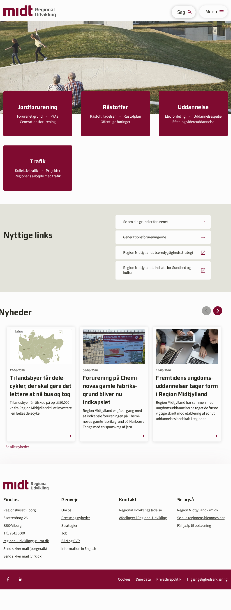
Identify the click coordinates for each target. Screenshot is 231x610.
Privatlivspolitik (168, 579)
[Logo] (29, 11)
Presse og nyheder (75, 518)
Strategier (69, 525)
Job (64, 533)
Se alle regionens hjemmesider (201, 518)
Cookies (124, 579)
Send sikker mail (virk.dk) (22, 556)
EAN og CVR (70, 541)
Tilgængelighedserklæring (207, 579)
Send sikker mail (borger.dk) (25, 548)
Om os (66, 510)
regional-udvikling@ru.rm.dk (26, 541)
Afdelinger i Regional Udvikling (143, 518)
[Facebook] (7, 579)
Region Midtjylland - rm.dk (197, 510)
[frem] (217, 310)
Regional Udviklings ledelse (140, 510)
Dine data (143, 579)
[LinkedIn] (20, 579)
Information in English (78, 548)
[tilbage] (206, 310)
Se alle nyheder (17, 447)
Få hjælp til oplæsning (194, 525)
